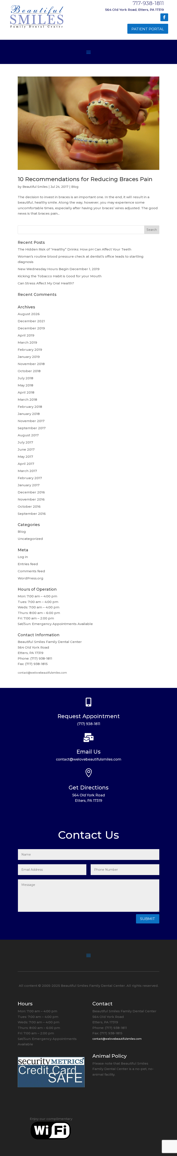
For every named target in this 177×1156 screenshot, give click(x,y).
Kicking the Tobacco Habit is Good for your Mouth (59, 276)
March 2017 (27, 471)
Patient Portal (147, 29)
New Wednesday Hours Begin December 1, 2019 (59, 269)
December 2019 (31, 328)
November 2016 (31, 499)
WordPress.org (30, 578)
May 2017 (25, 456)
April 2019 (26, 335)
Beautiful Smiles (35, 187)
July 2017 (25, 442)
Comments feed (31, 571)
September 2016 (32, 514)
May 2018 (25, 385)
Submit (147, 919)
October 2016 (29, 506)
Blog (74, 187)
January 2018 (29, 414)
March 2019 (27, 342)
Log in (23, 557)
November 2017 (31, 421)
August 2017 (28, 435)
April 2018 (26, 392)
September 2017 (32, 428)
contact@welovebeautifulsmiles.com (42, 672)
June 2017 (26, 449)
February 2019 (30, 350)
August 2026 (29, 314)
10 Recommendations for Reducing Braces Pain (85, 179)
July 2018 (25, 378)
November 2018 (31, 364)
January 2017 (29, 485)
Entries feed (28, 564)
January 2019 (29, 357)
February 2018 (30, 407)
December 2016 (31, 492)
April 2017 (26, 464)
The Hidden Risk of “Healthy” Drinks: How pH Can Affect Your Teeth (74, 249)
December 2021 (31, 321)
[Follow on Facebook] (164, 17)
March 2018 (27, 399)
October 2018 (29, 371)
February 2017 (30, 478)
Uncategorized (30, 539)
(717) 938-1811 (88, 724)
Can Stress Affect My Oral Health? (46, 283)
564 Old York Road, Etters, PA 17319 (134, 10)
